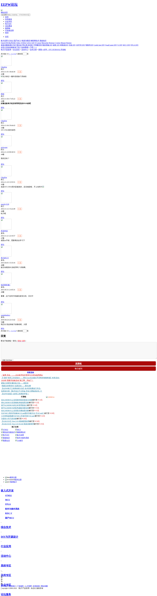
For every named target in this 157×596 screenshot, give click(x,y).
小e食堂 (20, 440)
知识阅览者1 (5, 285)
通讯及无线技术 (9, 432)
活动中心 (24, 49)
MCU (19, 430)
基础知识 (43, 41)
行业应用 (6, 546)
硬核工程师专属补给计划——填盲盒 (15, 383)
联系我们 (12, 586)
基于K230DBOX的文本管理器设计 (14, 405)
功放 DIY (72, 45)
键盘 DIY (56, 45)
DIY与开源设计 (9, 536)
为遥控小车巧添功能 (9, 419)
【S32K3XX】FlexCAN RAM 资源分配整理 (17, 424)
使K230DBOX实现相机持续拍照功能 (15, 402)
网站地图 (44, 586)
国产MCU (17, 41)
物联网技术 (35, 41)
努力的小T (5, 258)
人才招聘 (28, 586)
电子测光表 (17, 45)
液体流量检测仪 (7, 45)
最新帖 (7, 28)
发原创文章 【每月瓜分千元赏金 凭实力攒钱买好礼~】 (21, 391)
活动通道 (8, 26)
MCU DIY (126, 45)
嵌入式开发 (7, 490)
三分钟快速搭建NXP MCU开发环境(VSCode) (18, 416)
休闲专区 (6, 575)
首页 (7, 37)
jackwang (4, 147)
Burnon (68, 43)
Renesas (51, 43)
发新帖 (78, 363)
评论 (2, 81)
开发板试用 (9, 30)
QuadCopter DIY (111, 45)
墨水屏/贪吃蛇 (27, 45)
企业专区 (8, 21)
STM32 (10, 41)
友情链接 (36, 586)
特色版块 (8, 19)
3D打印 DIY (80, 45)
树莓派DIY (64, 45)
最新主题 (13, 477)
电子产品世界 (6, 49)
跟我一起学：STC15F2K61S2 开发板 (52, 49)
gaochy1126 (5, 204)
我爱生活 (6, 440)
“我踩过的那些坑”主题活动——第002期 (16, 386)
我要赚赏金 (51, 397)
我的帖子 (13, 482)
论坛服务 (6, 594)
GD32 (29, 43)
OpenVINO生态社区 (8, 43)
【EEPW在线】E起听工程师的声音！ (15, 394)
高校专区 (6, 565)
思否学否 (4, 231)
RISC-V (8, 513)
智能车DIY (89, 45)
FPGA (8, 504)
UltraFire (4, 67)
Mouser (63, 43)
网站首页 (4, 12)
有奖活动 (30, 372)
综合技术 (6, 527)
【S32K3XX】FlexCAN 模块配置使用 (15, 421)
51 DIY (119, 45)
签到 (7, 33)
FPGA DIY (135, 45)
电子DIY (8, 24)
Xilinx (18, 43)
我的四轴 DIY (47, 45)
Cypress (57, 43)
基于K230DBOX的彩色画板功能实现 (15, 408)
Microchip (45, 43)
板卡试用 (4, 41)
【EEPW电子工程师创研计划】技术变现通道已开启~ (21, 388)
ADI (32, 43)
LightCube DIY (99, 45)
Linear (39, 43)
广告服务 (20, 586)
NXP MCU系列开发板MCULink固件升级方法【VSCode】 (22, 413)
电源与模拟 (26, 41)
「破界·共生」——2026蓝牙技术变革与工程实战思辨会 (22, 375)
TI (35, 43)
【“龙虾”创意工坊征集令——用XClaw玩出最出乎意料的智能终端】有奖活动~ (30, 378)
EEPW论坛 (9, 4)
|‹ (9, 54)
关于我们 (4, 586)
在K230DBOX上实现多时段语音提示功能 (16, 400)
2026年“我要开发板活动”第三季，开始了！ (17, 380)
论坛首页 (16, 49)
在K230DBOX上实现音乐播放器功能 (15, 410)
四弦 (2, 94)
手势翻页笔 (37, 45)
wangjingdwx (5, 315)
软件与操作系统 (23, 438)
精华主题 (18, 479)
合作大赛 (33, 49)
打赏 (19, 72)
